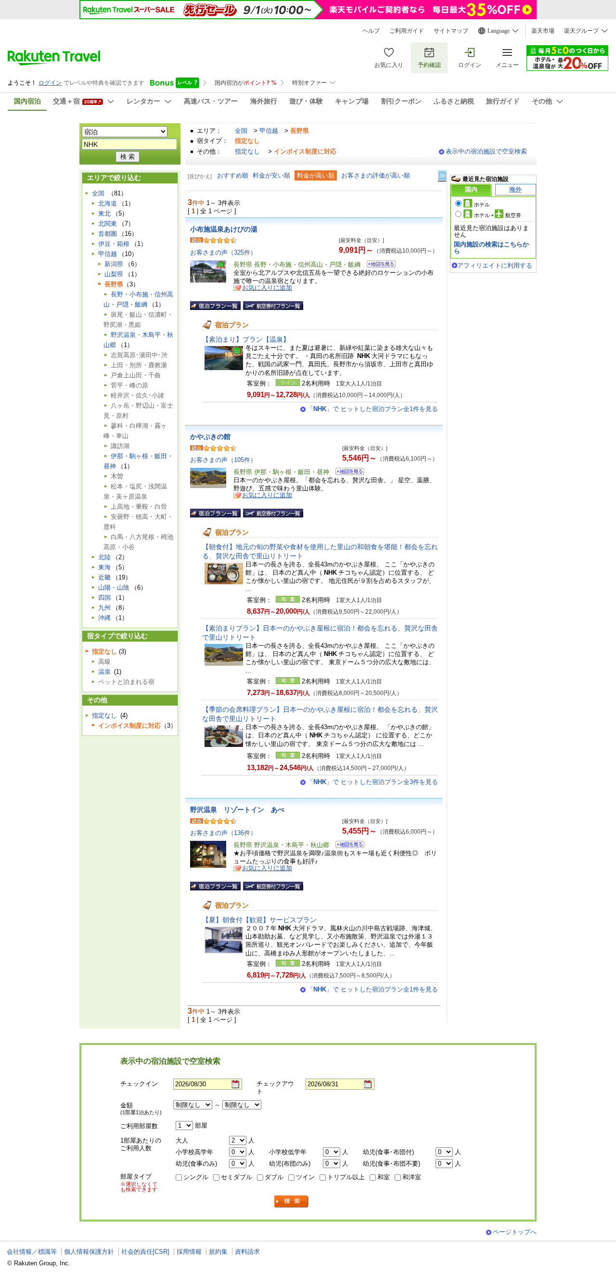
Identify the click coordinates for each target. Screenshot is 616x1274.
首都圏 (107, 233)
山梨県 (113, 274)
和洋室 (411, 1177)
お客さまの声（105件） (223, 459)
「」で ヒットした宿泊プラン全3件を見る (372, 781)
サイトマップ (451, 30)
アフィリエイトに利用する (494, 265)
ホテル (482, 204)
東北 (104, 213)
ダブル (274, 1177)
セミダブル (236, 1177)
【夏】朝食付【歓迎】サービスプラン (259, 920)
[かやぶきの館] (346, 472)
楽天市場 (542, 30)
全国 (241, 130)
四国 (104, 597)
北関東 (107, 223)
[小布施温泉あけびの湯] (378, 265)
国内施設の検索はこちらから (491, 248)
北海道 (107, 203)
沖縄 (104, 617)
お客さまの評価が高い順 (375, 175)
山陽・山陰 (113, 587)
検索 (291, 1202)
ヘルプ (371, 30)
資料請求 (247, 1251)
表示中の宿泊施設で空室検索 (486, 151)
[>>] (443, 176)
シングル (195, 1177)
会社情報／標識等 (32, 1251)
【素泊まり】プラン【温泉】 (246, 339)
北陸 (104, 557)
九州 (104, 607)
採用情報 (189, 1251)
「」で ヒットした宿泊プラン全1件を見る (372, 408)
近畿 (104, 577)
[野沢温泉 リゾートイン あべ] (346, 845)
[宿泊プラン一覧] (215, 305)
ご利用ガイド (406, 30)
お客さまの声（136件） (223, 832)
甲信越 (268, 130)
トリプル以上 (346, 1177)
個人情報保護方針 (89, 1251)
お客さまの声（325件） (223, 252)
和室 (383, 1177)
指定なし (247, 151)
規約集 (218, 1251)
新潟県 (113, 264)
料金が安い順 (271, 175)
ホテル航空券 (497, 215)
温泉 (104, 671)
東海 (104, 567)
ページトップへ (515, 1231)
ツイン (305, 1177)
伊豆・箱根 (113, 243)
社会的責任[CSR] (145, 1251)
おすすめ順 (232, 175)
